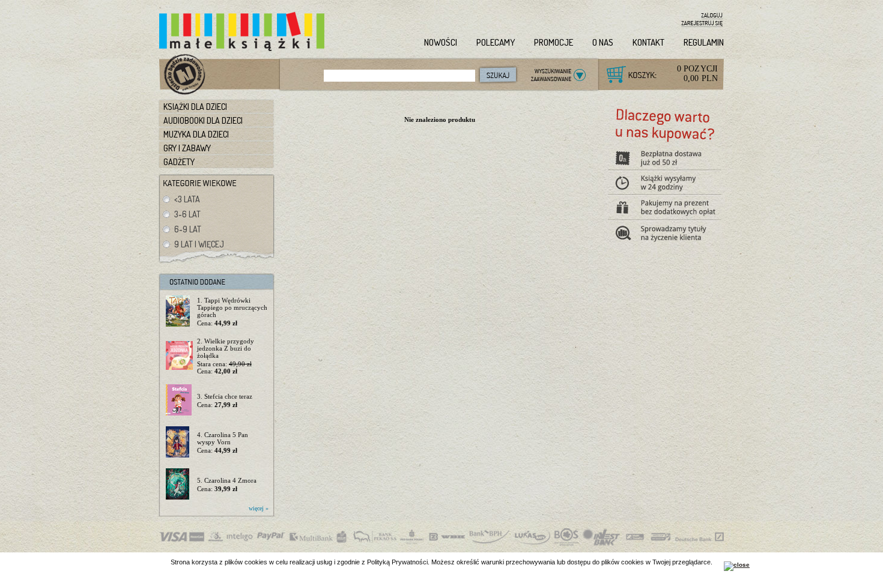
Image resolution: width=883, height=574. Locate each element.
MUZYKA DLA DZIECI (196, 134)
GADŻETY (179, 162)
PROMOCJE (553, 42)
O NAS (602, 42)
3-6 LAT (187, 214)
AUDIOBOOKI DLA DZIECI (203, 120)
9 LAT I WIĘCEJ (199, 244)
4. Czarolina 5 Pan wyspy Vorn (222, 438)
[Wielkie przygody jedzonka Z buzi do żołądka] (179, 356)
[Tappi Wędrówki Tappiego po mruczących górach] (179, 311)
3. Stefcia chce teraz (224, 396)
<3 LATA (187, 199)
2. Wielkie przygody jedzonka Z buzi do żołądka (225, 348)
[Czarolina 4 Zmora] (179, 484)
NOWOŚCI (440, 42)
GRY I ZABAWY (187, 148)
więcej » (259, 508)
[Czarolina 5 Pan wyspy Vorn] (179, 442)
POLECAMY (495, 42)
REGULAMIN (704, 42)
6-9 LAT (187, 229)
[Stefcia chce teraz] (179, 400)
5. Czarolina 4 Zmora (226, 480)
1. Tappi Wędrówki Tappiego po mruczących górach (232, 307)
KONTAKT (648, 42)
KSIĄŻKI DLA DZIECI (195, 106)
